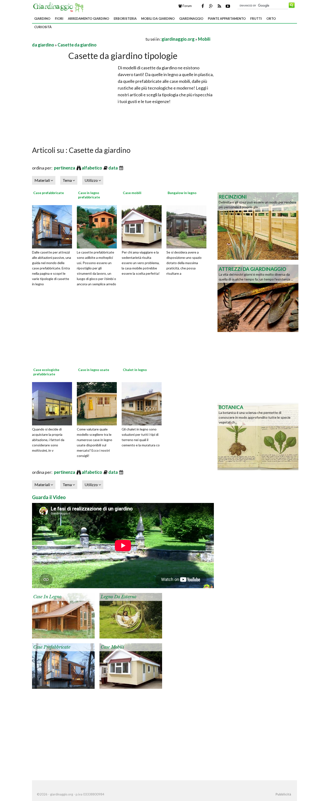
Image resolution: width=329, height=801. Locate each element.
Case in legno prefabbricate (89, 195)
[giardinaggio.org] (59, 6)
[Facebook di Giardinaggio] (202, 6)
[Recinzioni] (257, 225)
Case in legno (47, 596)
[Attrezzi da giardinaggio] (257, 297)
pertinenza (65, 167)
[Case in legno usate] (98, 403)
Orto (271, 18)
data (113, 167)
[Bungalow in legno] (188, 226)
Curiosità (43, 27)
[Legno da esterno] (130, 615)
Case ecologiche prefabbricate (46, 372)
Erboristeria (125, 18)
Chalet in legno (135, 370)
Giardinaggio (191, 18)
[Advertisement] (88, 39)
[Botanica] (257, 436)
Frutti (256, 18)
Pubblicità (283, 794)
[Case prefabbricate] (53, 226)
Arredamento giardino (88, 18)
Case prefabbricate (48, 193)
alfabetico (92, 167)
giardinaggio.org (178, 39)
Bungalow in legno (182, 193)
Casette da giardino (77, 44)
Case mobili (132, 193)
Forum (187, 6)
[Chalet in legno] (143, 403)
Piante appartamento (227, 18)
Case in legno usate (93, 370)
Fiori (59, 18)
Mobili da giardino (158, 18)
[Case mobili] (143, 226)
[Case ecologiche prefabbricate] (53, 403)
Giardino (42, 18)
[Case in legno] (63, 615)
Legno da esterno (118, 596)
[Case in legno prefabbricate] (98, 226)
